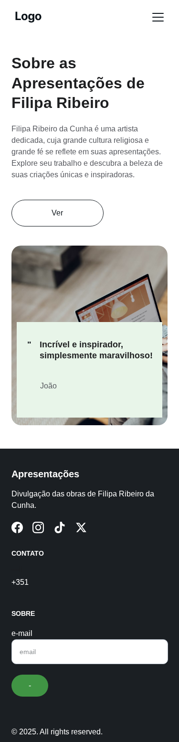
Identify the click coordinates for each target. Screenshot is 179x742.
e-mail (21, 633)
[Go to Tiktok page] (59, 527)
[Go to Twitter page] (81, 527)
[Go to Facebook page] (17, 527)
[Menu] (158, 17)
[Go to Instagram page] (38, 527)
